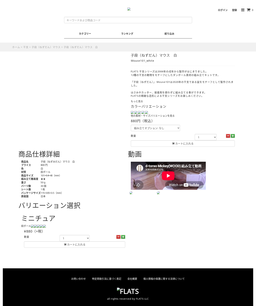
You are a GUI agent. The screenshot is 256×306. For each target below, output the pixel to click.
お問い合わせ (78, 278)
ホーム (16, 47)
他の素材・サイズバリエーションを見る (153, 115)
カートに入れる (75, 244)
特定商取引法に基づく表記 (106, 278)
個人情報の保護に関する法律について (164, 278)
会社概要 (132, 278)
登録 (234, 10)
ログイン (223, 10)
